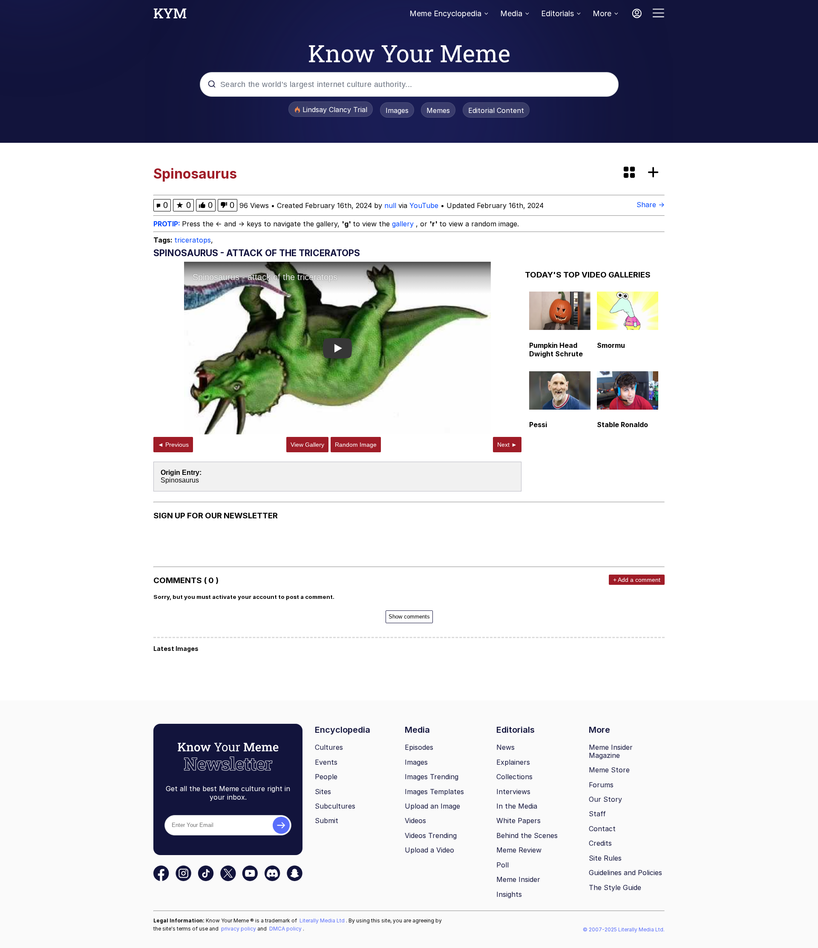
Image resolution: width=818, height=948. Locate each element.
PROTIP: (167, 224)
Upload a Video (429, 850)
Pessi (538, 424)
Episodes (419, 747)
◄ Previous (173, 444)
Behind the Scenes (527, 835)
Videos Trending (431, 835)
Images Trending (431, 776)
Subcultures (335, 806)
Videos (415, 820)
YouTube (423, 205)
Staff (597, 814)
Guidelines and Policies (625, 872)
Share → (651, 204)
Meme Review (518, 850)
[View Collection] (630, 172)
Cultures (329, 747)
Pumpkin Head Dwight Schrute (556, 349)
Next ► (507, 444)
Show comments (409, 616)
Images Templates (434, 791)
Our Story (605, 799)
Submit (326, 820)
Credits (600, 843)
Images (397, 110)
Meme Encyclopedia (445, 13)
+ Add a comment (636, 579)
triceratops (192, 240)
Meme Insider (518, 879)
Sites (323, 791)
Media (511, 13)
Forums (601, 785)
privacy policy (239, 928)
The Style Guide (615, 887)
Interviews (513, 791)
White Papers (518, 820)
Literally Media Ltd (323, 920)
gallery (404, 224)
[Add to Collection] (655, 172)
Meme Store (609, 770)
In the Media (516, 806)
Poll (502, 865)
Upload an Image (432, 806)
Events (326, 762)
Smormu (611, 345)
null (390, 205)
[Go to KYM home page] (170, 16)
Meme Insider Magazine (611, 751)
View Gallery (307, 444)
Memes (438, 110)
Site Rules (605, 858)
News (505, 747)
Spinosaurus (180, 480)
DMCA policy (286, 928)
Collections (514, 776)
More (602, 13)
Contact (602, 828)
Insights (509, 894)
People (326, 776)
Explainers (513, 762)
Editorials (557, 13)
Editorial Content (496, 110)
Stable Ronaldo (622, 424)
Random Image (356, 444)
